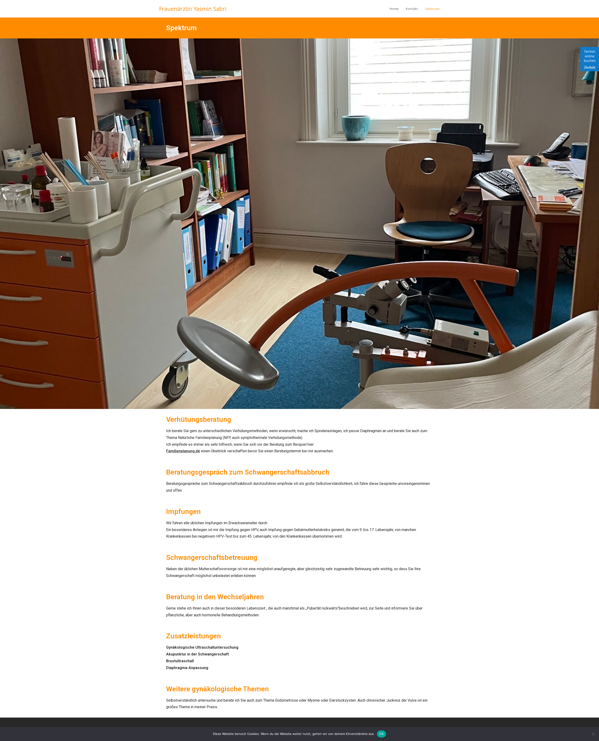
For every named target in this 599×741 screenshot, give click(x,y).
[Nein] (593, 734)
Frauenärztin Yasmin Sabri (192, 8)
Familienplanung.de (183, 451)
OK (381, 734)
